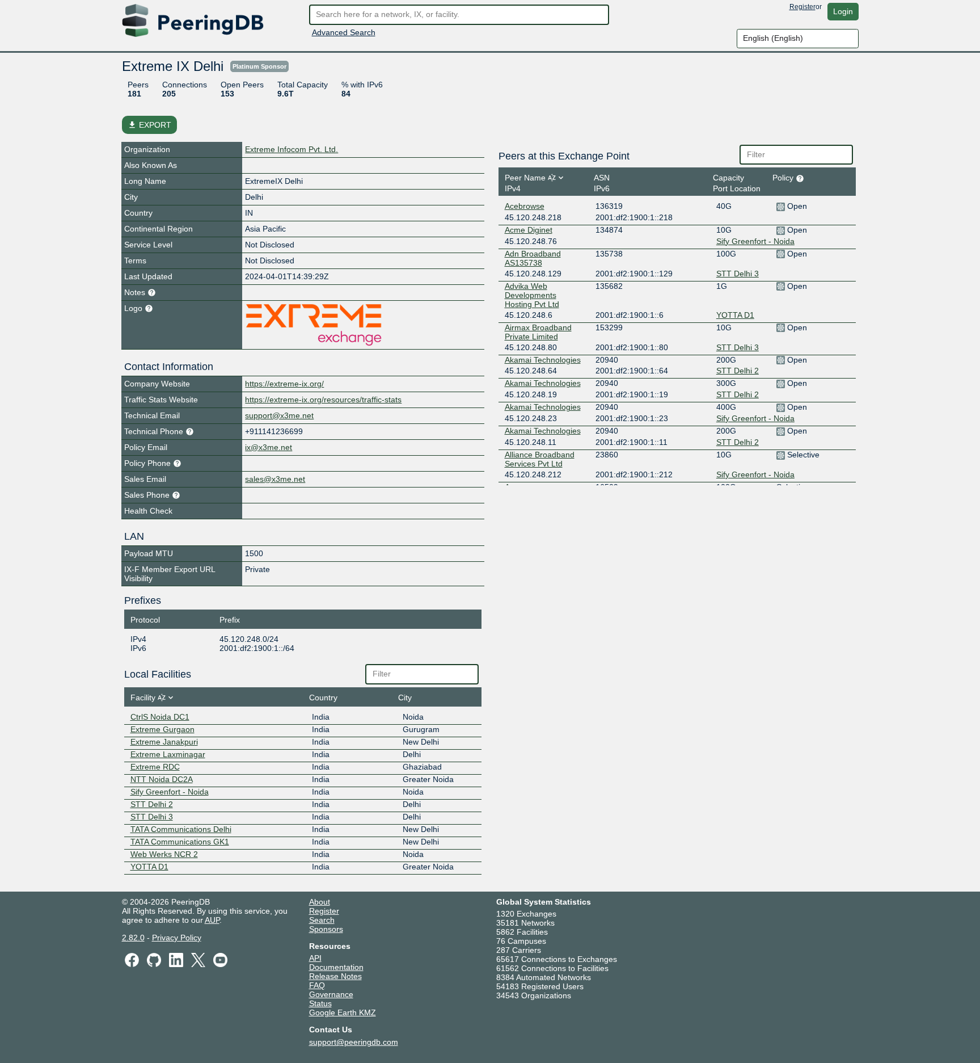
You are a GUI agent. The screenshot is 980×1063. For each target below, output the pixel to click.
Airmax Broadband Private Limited (538, 332)
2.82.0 (133, 937)
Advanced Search (343, 32)
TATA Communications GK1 (179, 841)
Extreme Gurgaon (162, 729)
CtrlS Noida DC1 (159, 716)
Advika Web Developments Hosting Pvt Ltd (532, 295)
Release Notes (335, 976)
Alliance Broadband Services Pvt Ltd (540, 459)
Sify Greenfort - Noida (169, 791)
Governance (331, 994)
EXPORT (149, 124)
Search (322, 920)
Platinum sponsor (259, 66)
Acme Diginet (528, 229)
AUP (212, 920)
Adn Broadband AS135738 (533, 258)
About (319, 901)
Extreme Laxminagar (167, 754)
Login (843, 11)
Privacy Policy (176, 937)
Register (802, 7)
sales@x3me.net (275, 479)
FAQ (317, 985)
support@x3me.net (279, 415)
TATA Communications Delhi (180, 829)
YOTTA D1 (149, 866)
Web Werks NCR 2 (164, 854)
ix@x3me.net (268, 447)
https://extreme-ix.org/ (284, 383)
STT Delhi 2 (151, 804)
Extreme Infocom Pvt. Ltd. (291, 149)
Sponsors (326, 929)
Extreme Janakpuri (164, 741)
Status (320, 1003)
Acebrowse (524, 206)
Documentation (336, 967)
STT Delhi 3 (151, 816)
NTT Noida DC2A (161, 779)
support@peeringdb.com (353, 1042)
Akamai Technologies (543, 359)
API (315, 958)
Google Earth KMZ (342, 1012)
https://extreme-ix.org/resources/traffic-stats (323, 399)
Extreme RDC (155, 766)
